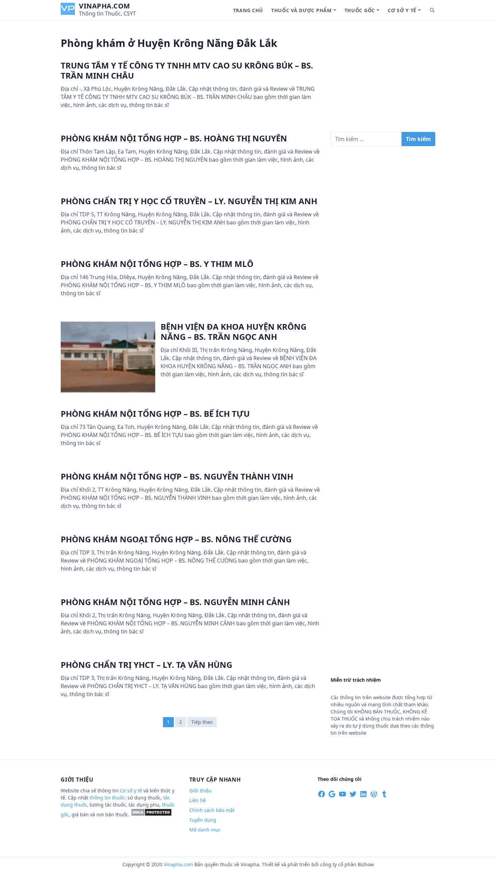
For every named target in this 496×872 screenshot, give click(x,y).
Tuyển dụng (202, 820)
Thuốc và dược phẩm (301, 10)
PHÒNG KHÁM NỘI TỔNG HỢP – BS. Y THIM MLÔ (157, 263)
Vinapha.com (104, 5)
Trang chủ (248, 10)
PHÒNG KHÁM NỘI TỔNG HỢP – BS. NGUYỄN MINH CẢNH (175, 601)
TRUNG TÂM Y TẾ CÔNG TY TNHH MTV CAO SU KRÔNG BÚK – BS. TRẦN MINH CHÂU (187, 70)
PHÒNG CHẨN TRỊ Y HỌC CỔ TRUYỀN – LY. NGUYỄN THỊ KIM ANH (189, 201)
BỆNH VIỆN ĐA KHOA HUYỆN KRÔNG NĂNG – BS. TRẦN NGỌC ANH (233, 331)
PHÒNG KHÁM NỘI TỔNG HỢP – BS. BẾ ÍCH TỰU (155, 413)
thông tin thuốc (107, 797)
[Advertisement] (383, 79)
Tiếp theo (202, 722)
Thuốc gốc (360, 10)
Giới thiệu (200, 790)
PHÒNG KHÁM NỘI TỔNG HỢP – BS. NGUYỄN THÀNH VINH (177, 476)
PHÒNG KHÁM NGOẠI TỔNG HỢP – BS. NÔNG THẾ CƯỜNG (176, 539)
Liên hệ (197, 800)
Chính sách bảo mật (212, 810)
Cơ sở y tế (402, 10)
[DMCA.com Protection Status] (151, 814)
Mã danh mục (205, 829)
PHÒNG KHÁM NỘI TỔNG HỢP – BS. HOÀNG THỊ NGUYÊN (174, 138)
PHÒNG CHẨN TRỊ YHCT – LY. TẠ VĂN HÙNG (146, 664)
